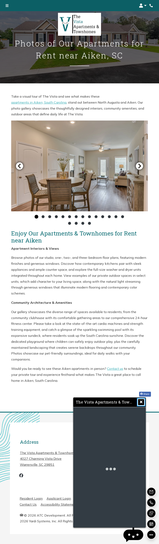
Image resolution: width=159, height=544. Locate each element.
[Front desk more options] (151, 535)
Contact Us (28, 504)
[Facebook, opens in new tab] (21, 476)
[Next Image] (139, 166)
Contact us (115, 369)
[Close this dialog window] (141, 402)
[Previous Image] (19, 166)
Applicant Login (59, 498)
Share (146, 393)
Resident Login (31, 498)
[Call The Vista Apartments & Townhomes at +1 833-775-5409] (151, 5)
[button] (142, 5)
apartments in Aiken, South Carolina (38, 102)
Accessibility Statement (59, 504)
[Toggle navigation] (7, 5)
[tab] (36, 217)
